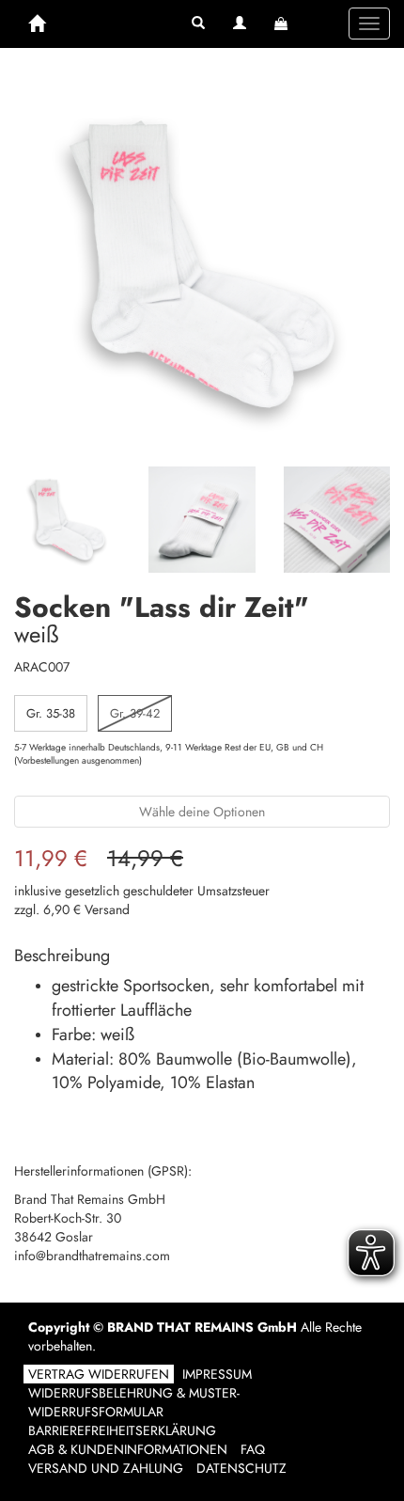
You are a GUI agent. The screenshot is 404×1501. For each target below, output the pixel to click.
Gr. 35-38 (50, 713)
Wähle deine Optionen (202, 811)
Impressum (217, 1374)
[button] (198, 23)
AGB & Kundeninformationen (127, 1449)
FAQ (253, 1449)
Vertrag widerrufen (98, 1374)
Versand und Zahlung (105, 1468)
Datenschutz (241, 1468)
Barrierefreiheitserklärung (122, 1430)
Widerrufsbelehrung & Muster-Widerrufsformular (134, 1402)
